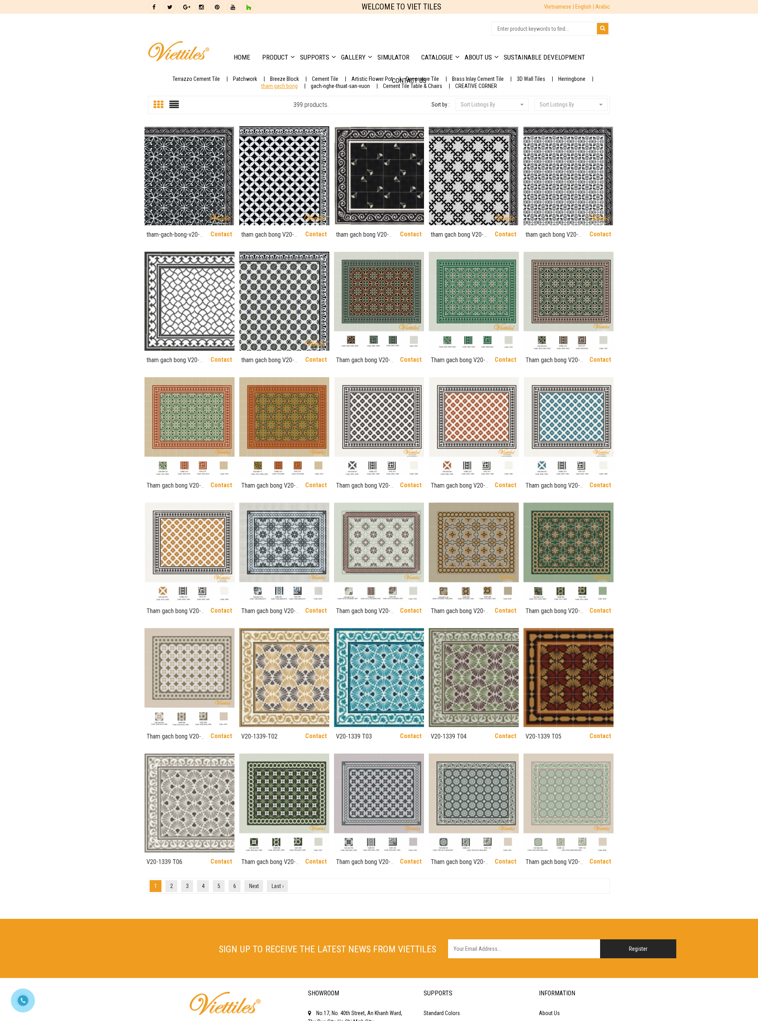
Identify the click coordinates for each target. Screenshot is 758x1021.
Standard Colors (442, 1013)
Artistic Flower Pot (372, 79)
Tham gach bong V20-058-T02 (458, 489)
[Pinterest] (217, 7)
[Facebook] (154, 7)
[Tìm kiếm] (602, 28)
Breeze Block (284, 79)
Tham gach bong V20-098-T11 (268, 489)
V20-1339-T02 (259, 736)
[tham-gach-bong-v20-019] (189, 175)
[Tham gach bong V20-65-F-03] (379, 552)
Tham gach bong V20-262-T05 (363, 865)
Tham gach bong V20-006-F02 (552, 865)
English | (585, 6)
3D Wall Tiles (531, 79)
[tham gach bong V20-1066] (568, 175)
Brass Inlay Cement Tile (478, 79)
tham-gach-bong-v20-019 (173, 238)
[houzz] (249, 7)
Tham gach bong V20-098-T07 (363, 363)
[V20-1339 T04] (474, 677)
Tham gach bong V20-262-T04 (268, 865)
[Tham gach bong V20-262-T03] (189, 677)
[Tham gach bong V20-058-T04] (189, 552)
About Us (549, 1013)
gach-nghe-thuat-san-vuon (340, 86)
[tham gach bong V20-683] (284, 175)
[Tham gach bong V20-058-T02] (474, 426)
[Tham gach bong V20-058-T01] (379, 426)
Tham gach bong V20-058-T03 (552, 489)
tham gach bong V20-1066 (551, 238)
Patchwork (245, 79)
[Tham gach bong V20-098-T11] (284, 426)
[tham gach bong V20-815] (474, 175)
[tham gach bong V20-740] (379, 175)
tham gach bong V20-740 (362, 238)
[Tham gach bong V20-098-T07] (379, 301)
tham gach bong (279, 86)
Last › (278, 886)
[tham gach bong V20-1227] (284, 301)
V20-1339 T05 (543, 736)
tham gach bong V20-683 (267, 238)
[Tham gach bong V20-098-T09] (568, 301)
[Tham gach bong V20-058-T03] (568, 426)
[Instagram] (201, 7)
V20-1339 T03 (354, 736)
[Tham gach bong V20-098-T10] (189, 426)
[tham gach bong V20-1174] (189, 301)
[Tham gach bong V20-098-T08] (474, 301)
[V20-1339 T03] (379, 677)
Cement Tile (325, 79)
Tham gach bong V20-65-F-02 (458, 614)
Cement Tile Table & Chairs (412, 86)
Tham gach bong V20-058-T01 (363, 489)
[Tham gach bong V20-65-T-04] (284, 552)
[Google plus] (185, 7)
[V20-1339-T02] (284, 677)
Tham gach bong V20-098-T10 (173, 489)
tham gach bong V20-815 (457, 238)
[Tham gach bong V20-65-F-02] (474, 552)
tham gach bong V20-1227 (267, 363)
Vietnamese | (559, 6)
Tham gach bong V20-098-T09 (552, 363)
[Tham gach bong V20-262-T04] (284, 803)
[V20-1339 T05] (568, 677)
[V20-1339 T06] (189, 803)
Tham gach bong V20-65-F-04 (552, 614)
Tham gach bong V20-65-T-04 (268, 614)
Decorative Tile (422, 79)
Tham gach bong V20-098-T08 (458, 363)
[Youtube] (233, 7)
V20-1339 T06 (164, 862)
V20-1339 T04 (449, 736)
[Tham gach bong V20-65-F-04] (568, 552)
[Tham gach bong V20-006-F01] (474, 803)
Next (254, 886)
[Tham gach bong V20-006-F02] (568, 803)
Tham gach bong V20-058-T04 (173, 614)
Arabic (602, 6)
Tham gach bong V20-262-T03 (173, 740)
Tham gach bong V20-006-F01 (458, 865)
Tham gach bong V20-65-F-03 (363, 614)
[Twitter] (170, 7)
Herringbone (571, 79)
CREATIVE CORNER (476, 86)
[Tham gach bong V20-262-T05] (379, 803)
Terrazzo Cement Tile (196, 79)
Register (638, 949)
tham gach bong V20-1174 (172, 363)
